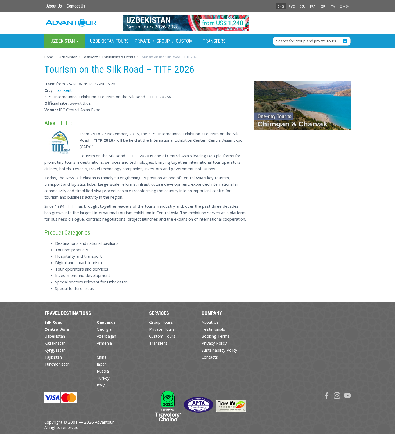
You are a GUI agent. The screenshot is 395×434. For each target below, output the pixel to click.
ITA (332, 6)
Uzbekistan (54, 336)
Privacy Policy (214, 343)
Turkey (103, 378)
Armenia (104, 343)
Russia (103, 371)
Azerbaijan (106, 336)
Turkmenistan (57, 364)
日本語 (344, 6)
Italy (101, 385)
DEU (302, 6)
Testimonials (213, 329)
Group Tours (161, 322)
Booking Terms (216, 336)
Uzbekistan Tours (109, 41)
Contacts (210, 357)
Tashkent (63, 90)
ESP (322, 6)
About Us (54, 6)
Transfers (214, 41)
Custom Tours (162, 336)
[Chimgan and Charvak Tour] (302, 107)
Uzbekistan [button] (63, 40)
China (101, 357)
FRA (312, 6)
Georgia (104, 329)
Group (163, 41)
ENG (281, 6)
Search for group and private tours (306, 40)
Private (142, 41)
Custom (184, 41)
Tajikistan (53, 357)
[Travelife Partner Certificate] (231, 405)
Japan (102, 364)
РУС (292, 6)
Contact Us (76, 6)
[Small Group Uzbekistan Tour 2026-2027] (197, 23)
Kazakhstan (55, 343)
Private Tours (162, 329)
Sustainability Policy (219, 350)
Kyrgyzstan (55, 350)
